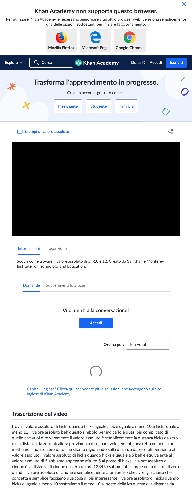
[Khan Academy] (97, 62)
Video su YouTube (159, 494)
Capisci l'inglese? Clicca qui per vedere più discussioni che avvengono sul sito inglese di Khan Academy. (94, 384)
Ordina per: (114, 345)
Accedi (156, 63)
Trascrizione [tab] (56, 249)
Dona (136, 63)
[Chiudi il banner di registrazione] (183, 79)
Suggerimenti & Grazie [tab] (65, 286)
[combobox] (148, 345)
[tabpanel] (96, 262)
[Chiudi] (184, 4)
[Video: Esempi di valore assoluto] (96, 189)
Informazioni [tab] (29, 249)
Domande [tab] (31, 286)
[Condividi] (171, 132)
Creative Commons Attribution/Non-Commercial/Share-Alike (55, 494)
